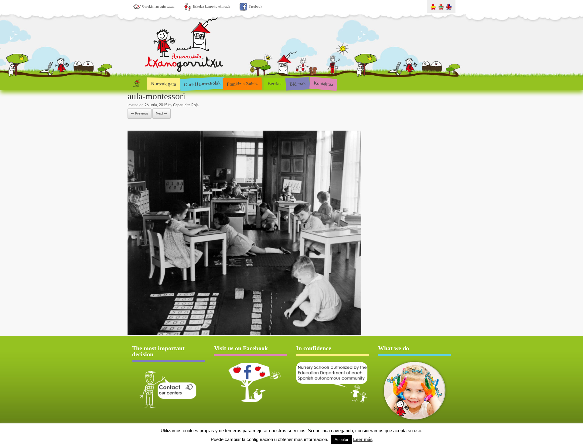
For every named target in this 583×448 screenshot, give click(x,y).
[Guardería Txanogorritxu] (184, 71)
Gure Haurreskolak (202, 83)
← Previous (139, 113)
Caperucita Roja (186, 105)
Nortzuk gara (163, 83)
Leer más (363, 439)
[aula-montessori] (244, 334)
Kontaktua (323, 83)
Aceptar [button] (341, 439)
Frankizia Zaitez (242, 84)
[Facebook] (250, 382)
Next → (161, 113)
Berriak (275, 83)
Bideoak (297, 83)
